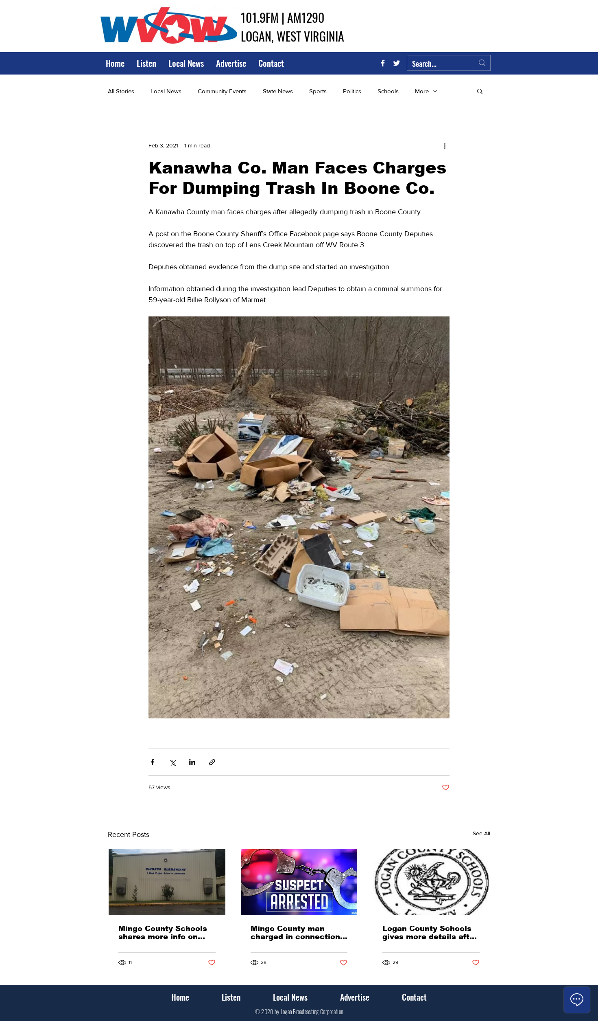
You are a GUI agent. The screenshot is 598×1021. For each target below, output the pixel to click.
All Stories (121, 91)
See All (481, 833)
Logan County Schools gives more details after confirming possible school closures (430, 932)
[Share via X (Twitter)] (172, 762)
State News (278, 91)
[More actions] (445, 145)
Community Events (222, 91)
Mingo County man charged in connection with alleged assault (295, 932)
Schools (388, 91)
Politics (352, 91)
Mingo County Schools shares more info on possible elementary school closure (162, 932)
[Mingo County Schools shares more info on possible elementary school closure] (167, 882)
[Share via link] (212, 762)
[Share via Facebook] (152, 762)
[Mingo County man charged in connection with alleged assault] (299, 882)
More (422, 91)
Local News (166, 91)
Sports (318, 91)
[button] (480, 91)
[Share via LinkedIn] (192, 762)
